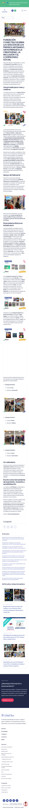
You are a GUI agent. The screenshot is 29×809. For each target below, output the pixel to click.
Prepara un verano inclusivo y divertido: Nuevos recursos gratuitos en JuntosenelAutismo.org (14, 560)
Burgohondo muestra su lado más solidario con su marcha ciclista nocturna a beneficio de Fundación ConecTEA (13, 539)
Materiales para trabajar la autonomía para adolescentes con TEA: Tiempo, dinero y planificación (14, 543)
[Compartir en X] (15, 526)
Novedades (4, 731)
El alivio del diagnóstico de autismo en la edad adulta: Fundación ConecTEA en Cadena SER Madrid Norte (13, 568)
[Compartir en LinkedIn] (11, 526)
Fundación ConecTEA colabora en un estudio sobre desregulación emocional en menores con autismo (13, 556)
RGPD (2, 739)
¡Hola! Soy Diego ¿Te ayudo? (16, 804)
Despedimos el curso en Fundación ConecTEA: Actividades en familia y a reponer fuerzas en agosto (13, 547)
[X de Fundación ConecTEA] (17, 800)
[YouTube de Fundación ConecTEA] (7, 800)
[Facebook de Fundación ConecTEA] (13, 800)
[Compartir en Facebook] (4, 526)
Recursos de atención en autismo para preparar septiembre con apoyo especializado (12, 579)
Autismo (3, 728)
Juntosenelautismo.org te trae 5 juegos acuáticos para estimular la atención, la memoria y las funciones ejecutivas (14, 552)
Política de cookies (19, 807)
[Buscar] (12, 10)
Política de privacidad (8, 807)
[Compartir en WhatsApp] (8, 526)
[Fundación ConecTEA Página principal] (5, 10)
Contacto (4, 737)
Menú (25, 11)
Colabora (3, 734)
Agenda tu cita (7, 700)
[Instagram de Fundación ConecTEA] (10, 800)
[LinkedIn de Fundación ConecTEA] (4, 800)
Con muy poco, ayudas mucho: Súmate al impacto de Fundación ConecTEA (13, 564)
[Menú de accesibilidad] (15, 10)
